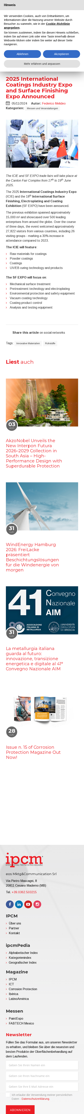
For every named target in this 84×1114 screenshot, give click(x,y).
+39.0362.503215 (24, 892)
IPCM (13, 979)
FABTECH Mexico (21, 1023)
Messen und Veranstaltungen (42, 108)
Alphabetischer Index (23, 952)
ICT (11, 984)
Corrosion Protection (23, 989)
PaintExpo (16, 1018)
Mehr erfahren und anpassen (42, 63)
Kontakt (14, 933)
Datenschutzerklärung (35, 1098)
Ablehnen (22, 54)
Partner (14, 928)
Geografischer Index (23, 962)
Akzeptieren (61, 54)
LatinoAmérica (19, 998)
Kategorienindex (20, 957)
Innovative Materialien (28, 343)
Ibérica (13, 994)
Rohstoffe (50, 343)
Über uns (15, 923)
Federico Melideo (54, 103)
